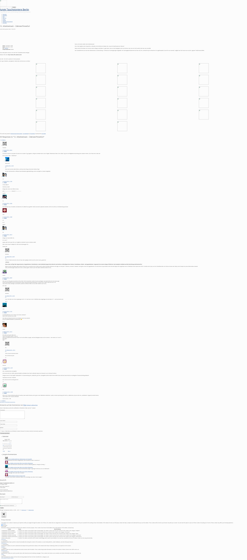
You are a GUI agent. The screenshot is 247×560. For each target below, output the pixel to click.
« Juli (4, 451)
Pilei (24, 405)
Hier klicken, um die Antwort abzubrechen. (7, 402)
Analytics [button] (3, 547)
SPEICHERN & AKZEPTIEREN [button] (7, 558)
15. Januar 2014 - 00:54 (7, 150)
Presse (4, 19)
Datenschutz (31, 510)
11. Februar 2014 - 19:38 (8, 392)
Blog (4, 16)
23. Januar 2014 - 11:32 (7, 311)
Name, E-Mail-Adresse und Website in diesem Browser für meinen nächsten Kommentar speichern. (22, 431)
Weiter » (4, 140)
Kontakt (4, 20)
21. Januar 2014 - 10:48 (7, 217)
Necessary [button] (3, 524)
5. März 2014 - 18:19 (9, 165)
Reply (5, 151)
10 (3, 445)
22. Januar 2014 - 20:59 (7, 277)
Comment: (2, 410)
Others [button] (2, 554)
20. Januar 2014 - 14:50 (7, 203)
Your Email (3, 424)
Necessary (5, 525)
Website (1, 427)
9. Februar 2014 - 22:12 (7, 331)
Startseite (5, 14)
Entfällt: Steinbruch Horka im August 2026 (16, 475)
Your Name (3, 420)
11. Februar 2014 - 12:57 (8, 367)
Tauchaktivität (26, 133)
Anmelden (5, 23)
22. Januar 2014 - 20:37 (10, 256)
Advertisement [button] (4, 550)
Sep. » (9, 451)
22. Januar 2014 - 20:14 (7, 234)
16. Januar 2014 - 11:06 (7, 181)
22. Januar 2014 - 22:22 (10, 295)
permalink (44, 133)
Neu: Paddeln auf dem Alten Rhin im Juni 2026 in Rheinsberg (20, 463)
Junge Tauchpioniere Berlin (14, 9)
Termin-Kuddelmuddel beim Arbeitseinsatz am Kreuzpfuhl (20, 459)
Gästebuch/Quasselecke (8, 21)
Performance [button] (4, 543)
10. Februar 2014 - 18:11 (10, 350)
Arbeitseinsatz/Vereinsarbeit (16, 133)
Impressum (23, 510)
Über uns (4, 18)
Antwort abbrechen (32, 405)
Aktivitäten (5, 15)
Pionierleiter (32, 133)
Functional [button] (3, 539)
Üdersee (6, 48)
